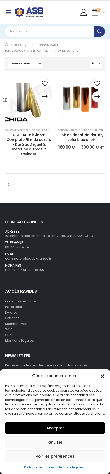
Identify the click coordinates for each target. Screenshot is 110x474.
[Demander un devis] (45, 96)
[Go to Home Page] (6, 45)
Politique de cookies (39, 467)
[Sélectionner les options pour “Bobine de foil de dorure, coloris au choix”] (97, 96)
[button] (102, 375)
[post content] (28, 99)
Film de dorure (35, 130)
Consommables (15, 130)
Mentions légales (70, 467)
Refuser (55, 442)
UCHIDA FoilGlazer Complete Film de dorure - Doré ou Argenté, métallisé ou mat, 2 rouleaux (29, 144)
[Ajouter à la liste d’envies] (45, 84)
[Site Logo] (29, 12)
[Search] (99, 31)
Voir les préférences (55, 456)
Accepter (55, 428)
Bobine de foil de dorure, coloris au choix (81, 137)
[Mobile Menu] (8, 12)
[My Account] (84, 12)
